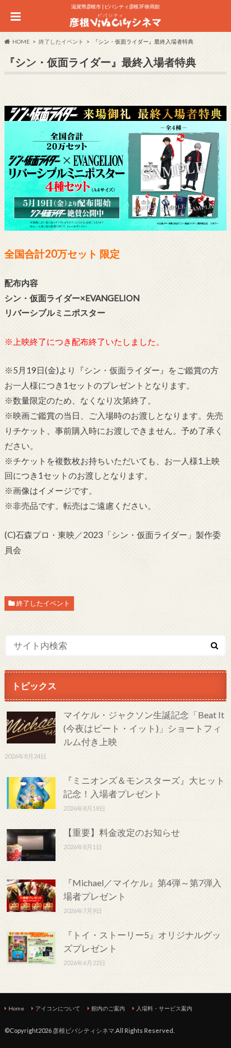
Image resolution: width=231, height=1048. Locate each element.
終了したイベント (43, 603)
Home (16, 1008)
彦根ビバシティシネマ (83, 1030)
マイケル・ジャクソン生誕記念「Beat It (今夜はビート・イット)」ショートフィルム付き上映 (143, 728)
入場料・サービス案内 (164, 1008)
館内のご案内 (108, 1008)
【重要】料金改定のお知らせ (121, 832)
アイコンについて (57, 1008)
